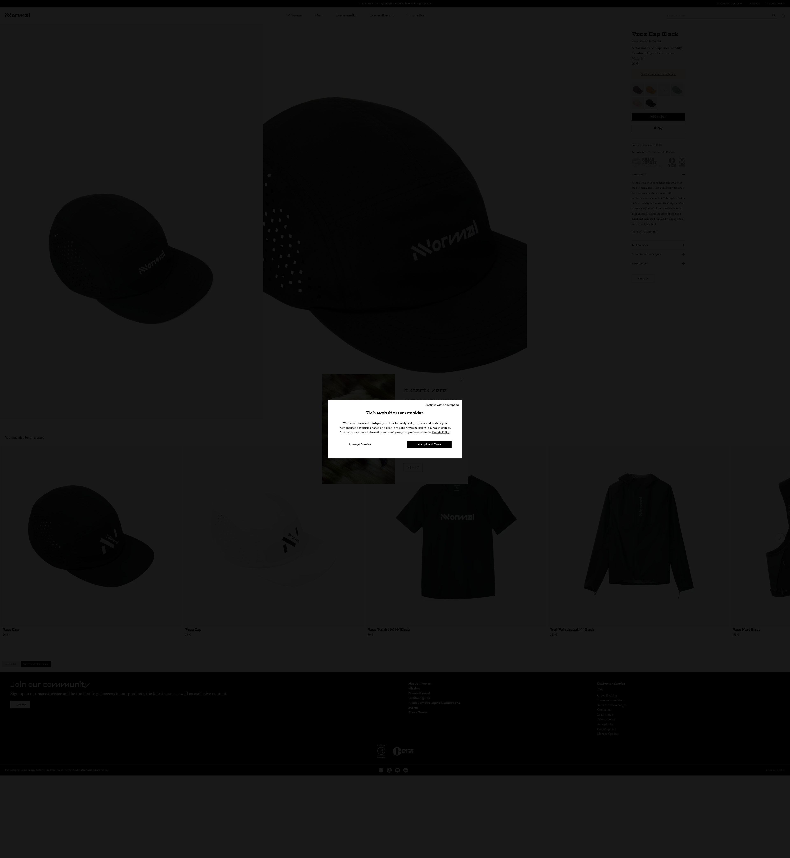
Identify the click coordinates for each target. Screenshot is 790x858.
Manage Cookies (360, 444)
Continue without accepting (442, 405)
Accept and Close (429, 444)
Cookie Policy (441, 432)
